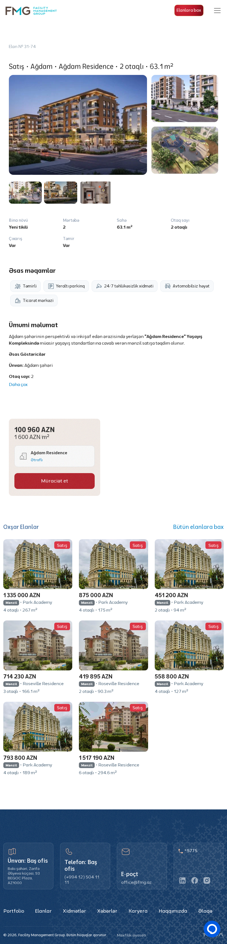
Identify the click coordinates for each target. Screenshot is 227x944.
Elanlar (43, 911)
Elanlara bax (189, 10)
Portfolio (13, 911)
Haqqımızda (173, 911)
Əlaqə (205, 911)
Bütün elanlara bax (198, 527)
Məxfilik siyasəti (131, 935)
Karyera (138, 911)
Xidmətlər (74, 911)
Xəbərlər (107, 911)
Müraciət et (54, 481)
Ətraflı (37, 459)
